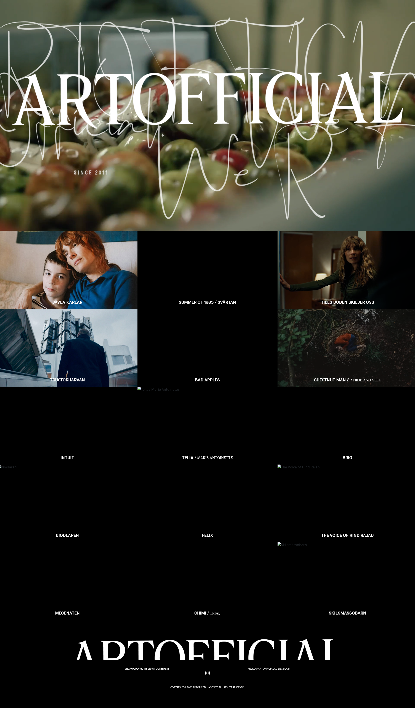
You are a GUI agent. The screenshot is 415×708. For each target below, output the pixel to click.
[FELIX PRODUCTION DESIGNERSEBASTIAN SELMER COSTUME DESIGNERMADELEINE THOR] (207, 481)
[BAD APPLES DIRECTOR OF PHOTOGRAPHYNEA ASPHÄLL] (207, 325)
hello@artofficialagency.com (268, 668)
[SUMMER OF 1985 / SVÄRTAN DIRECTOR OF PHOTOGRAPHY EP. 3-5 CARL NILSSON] (207, 247)
